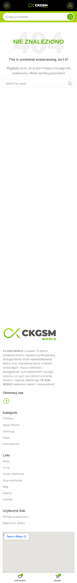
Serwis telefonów (13, 474)
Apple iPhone (11, 425)
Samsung (8, 431)
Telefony (8, 418)
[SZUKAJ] (70, 17)
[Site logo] (38, 5)
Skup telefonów (12, 480)
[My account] (70, 5)
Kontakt (7, 499)
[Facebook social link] (6, 401)
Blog (5, 486)
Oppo (6, 437)
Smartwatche (11, 444)
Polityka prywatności (15, 516)
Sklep (6, 461)
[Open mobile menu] (7, 5)
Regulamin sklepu (14, 523)
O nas (6, 467)
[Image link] (38, 333)
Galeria (7, 493)
